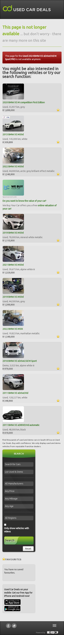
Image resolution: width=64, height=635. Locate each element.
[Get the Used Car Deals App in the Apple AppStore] (12, 604)
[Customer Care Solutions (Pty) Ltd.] (52, 632)
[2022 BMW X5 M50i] (13, 317)
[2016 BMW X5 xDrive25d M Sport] (13, 349)
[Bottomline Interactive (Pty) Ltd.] (49, 632)
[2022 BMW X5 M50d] (13, 155)
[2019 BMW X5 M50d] (13, 221)
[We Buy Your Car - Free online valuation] (13, 187)
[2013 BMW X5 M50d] (13, 123)
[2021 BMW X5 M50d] (13, 253)
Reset (28, 548)
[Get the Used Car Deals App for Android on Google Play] (12, 608)
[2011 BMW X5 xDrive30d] (13, 382)
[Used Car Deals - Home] (27, 8)
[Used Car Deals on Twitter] (14, 625)
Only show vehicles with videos (16, 530)
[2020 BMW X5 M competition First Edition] (13, 91)
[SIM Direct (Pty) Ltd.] (56, 632)
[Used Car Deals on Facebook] (8, 625)
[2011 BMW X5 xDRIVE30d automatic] (13, 414)
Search (9, 540)
